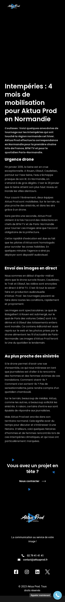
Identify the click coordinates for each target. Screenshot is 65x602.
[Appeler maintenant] (57, 595)
